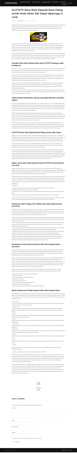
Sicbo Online (63, 2)
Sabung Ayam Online (46, 2)
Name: (13, 420)
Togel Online (20, 20)
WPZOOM (70, 450)
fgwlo (14, 20)
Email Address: (15, 426)
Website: (13, 432)
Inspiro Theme (64, 450)
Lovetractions (11, 3)
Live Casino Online (36, 2)
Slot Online (64, 4)
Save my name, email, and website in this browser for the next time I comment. (27, 438)
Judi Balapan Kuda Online (25, 2)
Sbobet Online (55, 2)
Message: (14, 407)
